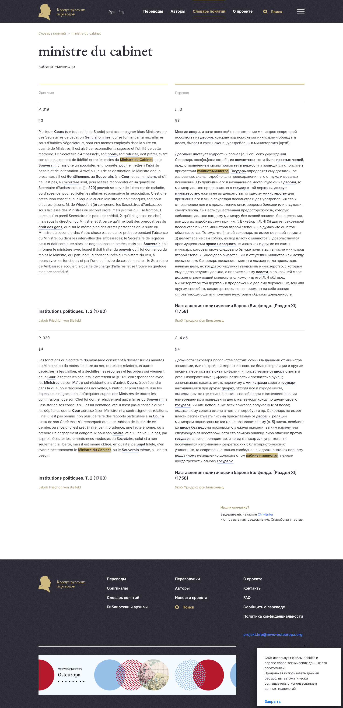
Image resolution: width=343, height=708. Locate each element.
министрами (256, 382)
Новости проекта (191, 597)
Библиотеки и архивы (127, 607)
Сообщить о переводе (264, 607)
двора (279, 371)
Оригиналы (117, 588)
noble (112, 154)
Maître (77, 382)
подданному (185, 455)
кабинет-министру (262, 455)
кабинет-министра (213, 171)
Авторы (178, 11)
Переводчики (187, 578)
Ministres (52, 382)
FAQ (247, 597)
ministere (148, 176)
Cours (59, 131)
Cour (125, 176)
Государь (238, 171)
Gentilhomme (78, 176)
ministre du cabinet (86, 33)
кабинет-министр (56, 66)
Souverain (47, 165)
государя (288, 382)
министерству (187, 193)
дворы (194, 131)
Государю (225, 461)
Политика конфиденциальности (273, 616)
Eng (121, 12)
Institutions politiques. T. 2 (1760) (72, 311)
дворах (228, 388)
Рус (112, 12)
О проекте (243, 11)
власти (262, 272)
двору (279, 187)
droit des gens (50, 227)
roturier (132, 154)
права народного (221, 244)
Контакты (252, 588)
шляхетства (245, 159)
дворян (206, 137)
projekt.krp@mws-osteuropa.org (272, 634)
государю (241, 187)
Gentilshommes (98, 137)
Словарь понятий (209, 11)
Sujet (140, 444)
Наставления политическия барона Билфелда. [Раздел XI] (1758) (236, 308)
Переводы (153, 11)
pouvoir (125, 249)
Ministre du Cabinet (136, 159)
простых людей (289, 159)
